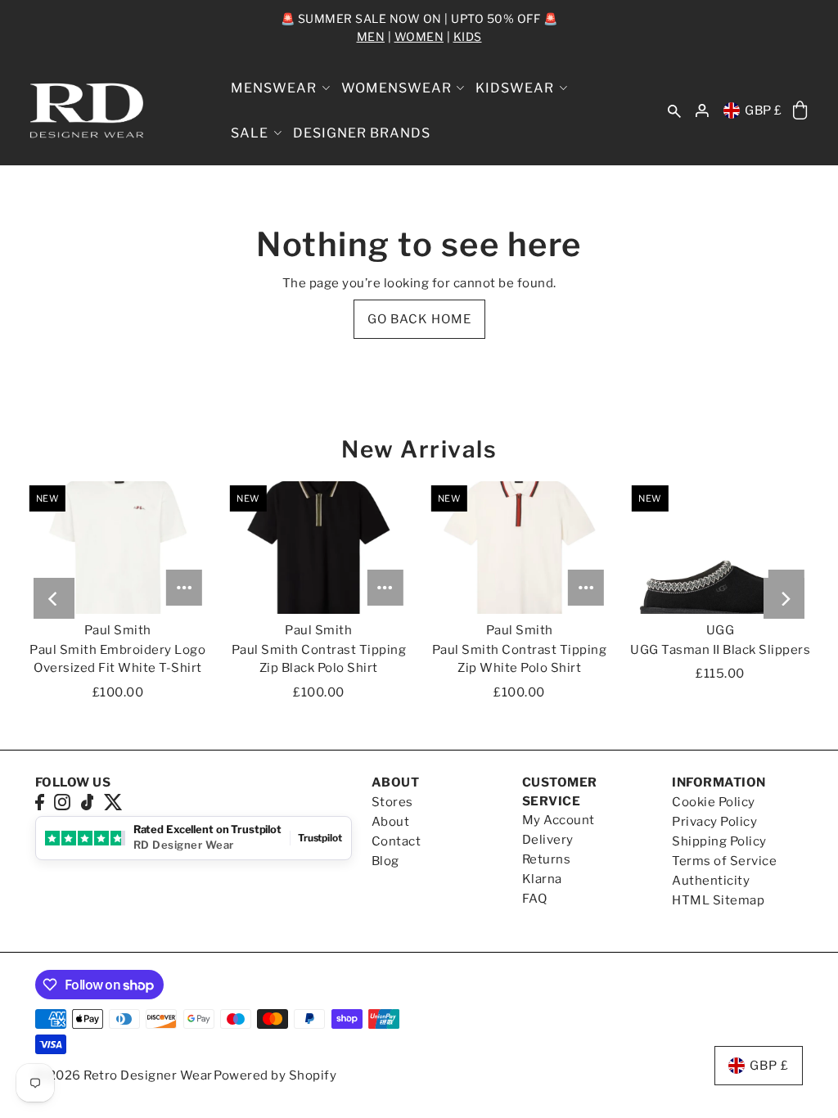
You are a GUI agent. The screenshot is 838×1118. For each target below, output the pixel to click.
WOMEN (419, 36)
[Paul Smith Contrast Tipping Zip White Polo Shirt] (519, 547)
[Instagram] (62, 801)
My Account (558, 820)
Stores (392, 802)
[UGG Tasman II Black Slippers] (720, 547)
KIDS (467, 36)
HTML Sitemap (718, 900)
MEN (371, 36)
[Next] (784, 598)
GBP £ (763, 110)
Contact (396, 841)
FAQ (534, 898)
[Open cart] (800, 110)
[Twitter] (113, 801)
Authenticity (711, 880)
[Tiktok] (87, 801)
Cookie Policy (713, 802)
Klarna (542, 879)
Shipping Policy (719, 841)
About (391, 821)
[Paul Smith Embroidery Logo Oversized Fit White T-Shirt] (117, 547)
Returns (546, 859)
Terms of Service (724, 861)
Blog (385, 861)
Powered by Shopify (275, 1075)
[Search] (675, 111)
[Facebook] (39, 801)
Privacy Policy (714, 821)
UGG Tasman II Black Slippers (720, 649)
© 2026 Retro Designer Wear (124, 1075)
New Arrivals (419, 449)
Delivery (548, 839)
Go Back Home (419, 319)
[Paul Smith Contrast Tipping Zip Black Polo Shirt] (318, 547)
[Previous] (54, 598)
